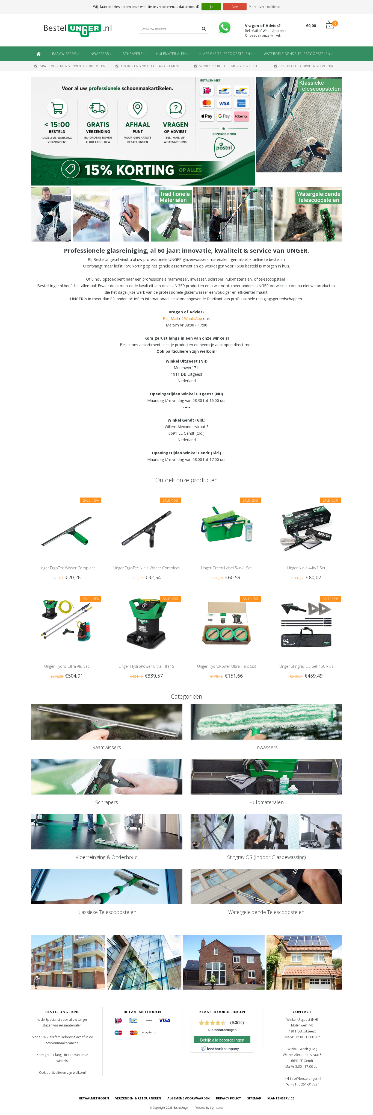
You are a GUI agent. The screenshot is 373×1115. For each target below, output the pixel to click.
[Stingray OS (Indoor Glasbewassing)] (266, 831)
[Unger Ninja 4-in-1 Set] (306, 525)
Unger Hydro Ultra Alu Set (66, 666)
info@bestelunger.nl (305, 1078)
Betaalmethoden (94, 1098)
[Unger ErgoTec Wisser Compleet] (67, 525)
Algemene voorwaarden (188, 1098)
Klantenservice (280, 1098)
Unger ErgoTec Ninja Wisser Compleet (146, 567)
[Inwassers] (266, 722)
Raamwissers (64, 53)
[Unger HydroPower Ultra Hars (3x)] (226, 623)
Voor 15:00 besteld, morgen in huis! (228, 66)
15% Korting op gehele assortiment (150, 66)
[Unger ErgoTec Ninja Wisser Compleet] (146, 525)
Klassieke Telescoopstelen (224, 53)
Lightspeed (217, 1108)
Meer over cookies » (264, 6)
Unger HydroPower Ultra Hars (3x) (226, 666)
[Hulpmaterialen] (266, 777)
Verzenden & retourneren (138, 1098)
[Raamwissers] (106, 722)
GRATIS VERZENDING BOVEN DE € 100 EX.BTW (72, 66)
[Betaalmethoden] (118, 1021)
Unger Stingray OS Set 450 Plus (306, 666)
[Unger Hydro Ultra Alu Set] (67, 623)
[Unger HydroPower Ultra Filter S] (146, 623)
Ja (211, 6)
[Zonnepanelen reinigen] (111, 214)
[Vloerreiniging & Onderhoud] (106, 831)
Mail (174, 318)
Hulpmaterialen (171, 53)
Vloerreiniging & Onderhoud (107, 857)
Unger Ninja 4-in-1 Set (306, 567)
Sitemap (254, 1098)
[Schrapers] (106, 777)
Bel (165, 318)
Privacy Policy (228, 1098)
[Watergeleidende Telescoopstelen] (267, 214)
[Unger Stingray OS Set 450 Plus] (306, 623)
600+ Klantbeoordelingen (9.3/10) (306, 66)
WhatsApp (193, 318)
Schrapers (133, 53)
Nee (235, 6)
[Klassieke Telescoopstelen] (299, 124)
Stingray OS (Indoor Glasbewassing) (266, 857)
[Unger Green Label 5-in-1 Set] (226, 525)
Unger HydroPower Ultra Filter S (146, 666)
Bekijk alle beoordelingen (222, 1040)
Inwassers (99, 53)
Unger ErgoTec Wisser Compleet (67, 567)
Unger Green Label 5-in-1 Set (226, 567)
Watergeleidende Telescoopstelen (297, 53)
